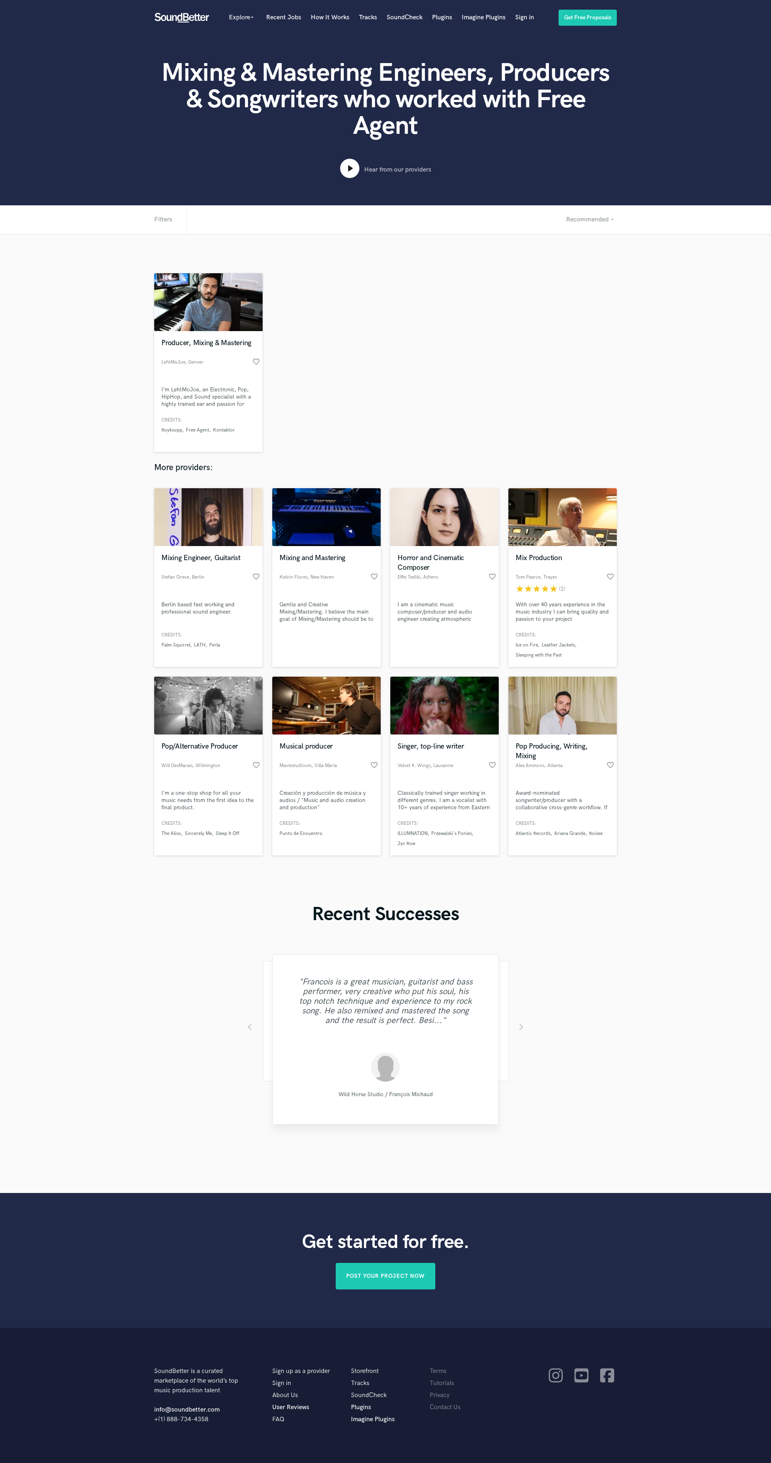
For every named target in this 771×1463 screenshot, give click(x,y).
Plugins (442, 17)
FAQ (278, 1419)
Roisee (596, 834)
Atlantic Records (533, 834)
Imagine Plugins (484, 17)
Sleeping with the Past (539, 655)
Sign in (524, 17)
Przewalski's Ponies (451, 834)
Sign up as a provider (301, 1371)
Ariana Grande (569, 834)
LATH (200, 645)
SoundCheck (404, 17)
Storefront (365, 1371)
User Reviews (290, 1407)
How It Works (330, 17)
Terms (438, 1371)
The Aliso (171, 834)
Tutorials (442, 1383)
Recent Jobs (283, 17)
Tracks (368, 17)
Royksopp (171, 430)
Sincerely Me (198, 834)
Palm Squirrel (175, 645)
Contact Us (445, 1407)
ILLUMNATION (413, 834)
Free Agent (197, 430)
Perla (214, 645)
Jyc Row (406, 844)
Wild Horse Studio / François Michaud (386, 1094)
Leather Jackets (558, 645)
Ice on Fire (527, 645)
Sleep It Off (227, 834)
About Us (285, 1395)
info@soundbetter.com (187, 1410)
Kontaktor (224, 430)
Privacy (440, 1395)
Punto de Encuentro (300, 834)
